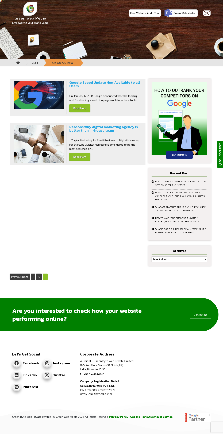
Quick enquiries (219, 154)
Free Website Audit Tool (144, 13)
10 (39, 276)
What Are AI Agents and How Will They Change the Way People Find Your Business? (180, 209)
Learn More (179, 155)
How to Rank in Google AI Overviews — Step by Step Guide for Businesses (180, 183)
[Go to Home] (18, 63)
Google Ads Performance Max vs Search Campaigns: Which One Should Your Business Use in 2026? (180, 196)
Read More (79, 108)
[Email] (207, 13)
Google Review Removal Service (151, 417)
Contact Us (200, 315)
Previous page (19, 277)
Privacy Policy (119, 417)
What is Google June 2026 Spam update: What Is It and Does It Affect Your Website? (180, 231)
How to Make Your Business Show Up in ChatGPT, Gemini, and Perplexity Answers (177, 220)
